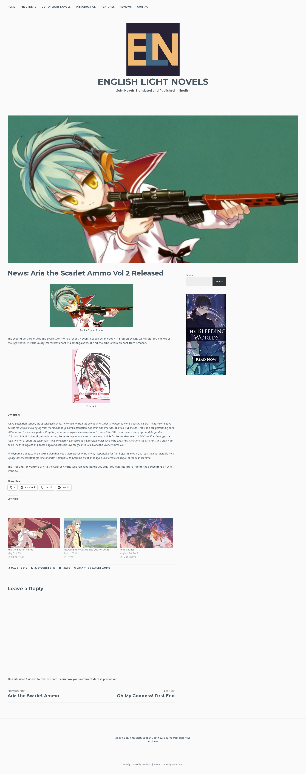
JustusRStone (45, 567)
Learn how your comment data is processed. (88, 679)
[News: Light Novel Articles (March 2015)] (90, 533)
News (66, 567)
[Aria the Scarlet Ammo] (34, 533)
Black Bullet (127, 549)
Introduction (86, 6)
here (63, 343)
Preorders (28, 6)
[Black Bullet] (146, 533)
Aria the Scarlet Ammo (20, 549)
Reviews (126, 6)
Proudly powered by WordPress (137, 764)
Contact (143, 6)
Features (108, 6)
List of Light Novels (56, 6)
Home (11, 6)
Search (189, 275)
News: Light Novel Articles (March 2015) (86, 549)
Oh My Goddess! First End (146, 694)
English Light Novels (153, 81)
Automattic (177, 764)
